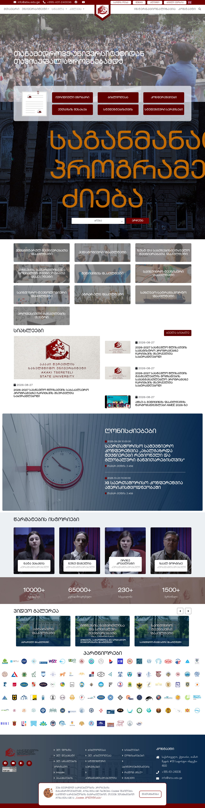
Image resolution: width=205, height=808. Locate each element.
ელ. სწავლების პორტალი (65, 764)
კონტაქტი (187, 9)
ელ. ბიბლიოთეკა (99, 756)
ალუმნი (154, 3)
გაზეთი (129, 778)
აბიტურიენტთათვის (136, 767)
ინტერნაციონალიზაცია (155, 9)
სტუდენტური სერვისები (95, 764)
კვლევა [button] (76, 9)
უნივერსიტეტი (34, 9)
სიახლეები (131, 750)
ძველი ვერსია (175, 3)
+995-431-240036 (59, 2)
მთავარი (11, 9)
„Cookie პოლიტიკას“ (88, 798)
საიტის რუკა (120, 3)
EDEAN (139, 3)
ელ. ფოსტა (63, 750)
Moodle (60, 772)
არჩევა (137, 220)
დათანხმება (150, 794)
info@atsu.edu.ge (29, 2)
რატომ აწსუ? (133, 772)
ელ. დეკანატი (65, 756)
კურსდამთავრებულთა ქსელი (101, 781)
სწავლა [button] (58, 9)
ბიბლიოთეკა (97, 750)
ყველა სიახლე (177, 333)
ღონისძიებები (130, 431)
